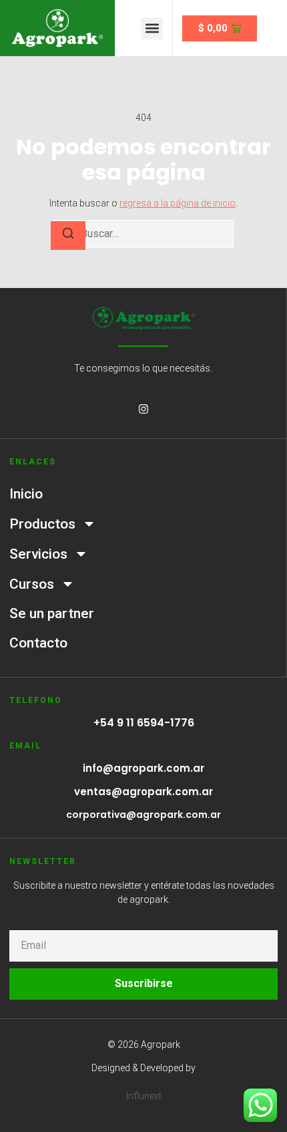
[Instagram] (143, 409)
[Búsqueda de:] (143, 234)
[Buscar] (68, 235)
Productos (42, 524)
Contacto (38, 643)
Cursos (31, 584)
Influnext (144, 1096)
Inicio (26, 494)
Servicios (38, 554)
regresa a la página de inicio (177, 203)
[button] (152, 28)
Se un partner (51, 613)
